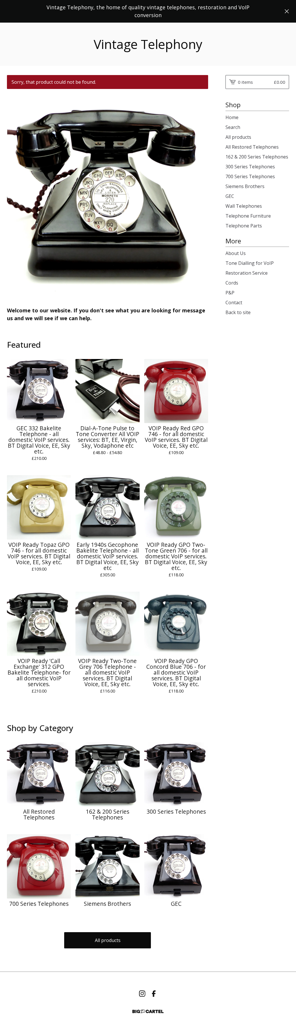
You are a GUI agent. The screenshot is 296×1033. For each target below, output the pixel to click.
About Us (235, 253)
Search (232, 127)
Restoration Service (246, 273)
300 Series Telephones (250, 166)
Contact (233, 302)
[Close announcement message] (286, 11)
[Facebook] (153, 993)
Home (231, 117)
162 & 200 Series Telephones (256, 157)
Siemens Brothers (244, 186)
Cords (231, 283)
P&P (229, 292)
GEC (229, 196)
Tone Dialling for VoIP (249, 263)
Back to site (238, 312)
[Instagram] (142, 993)
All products (108, 940)
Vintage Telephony (148, 44)
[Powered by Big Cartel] (148, 1011)
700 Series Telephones (250, 176)
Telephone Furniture (248, 216)
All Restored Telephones (252, 147)
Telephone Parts (243, 226)
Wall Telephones (243, 206)
